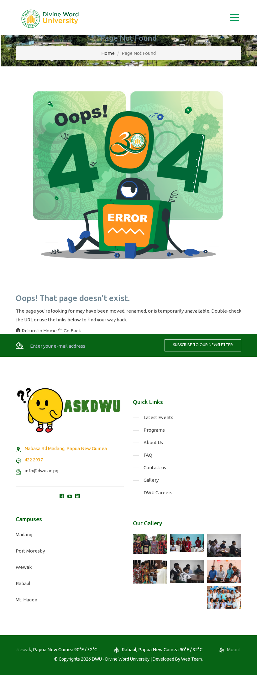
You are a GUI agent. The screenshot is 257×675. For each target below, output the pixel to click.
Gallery (151, 480)
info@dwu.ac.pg (41, 470)
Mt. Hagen (26, 599)
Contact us (155, 467)
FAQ (148, 455)
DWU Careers (158, 492)
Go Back (72, 330)
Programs (154, 430)
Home (108, 53)
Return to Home (39, 330)
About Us (153, 442)
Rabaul (23, 583)
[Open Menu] (234, 17)
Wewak (24, 567)
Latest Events (158, 417)
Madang (24, 534)
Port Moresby (30, 550)
